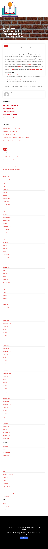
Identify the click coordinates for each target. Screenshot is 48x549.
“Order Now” (11, 69)
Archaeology (6, 446)
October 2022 (6, 223)
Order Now (30, 64)
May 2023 (5, 211)
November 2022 (6, 220)
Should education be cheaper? (10, 131)
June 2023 (5, 208)
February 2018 (6, 345)
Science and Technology (8, 493)
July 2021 (5, 245)
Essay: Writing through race (35, 69)
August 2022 (6, 229)
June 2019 (5, 295)
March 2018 (5, 342)
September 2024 (7, 180)
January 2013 (6, 392)
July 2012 (5, 410)
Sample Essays (17, 50)
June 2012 (5, 414)
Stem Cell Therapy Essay (9, 134)
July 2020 (5, 270)
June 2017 (5, 360)
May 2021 (5, 251)
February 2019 (6, 307)
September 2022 (7, 226)
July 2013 (5, 379)
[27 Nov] (24, 44)
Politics (4, 480)
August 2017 (5, 354)
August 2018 (5, 326)
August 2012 (5, 407)
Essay (6, 53)
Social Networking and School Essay (11, 128)
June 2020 (5, 273)
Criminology (6, 455)
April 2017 (5, 367)
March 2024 (6, 195)
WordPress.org (6, 510)
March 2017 (5, 370)
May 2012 (5, 417)
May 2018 (5, 336)
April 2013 (5, 389)
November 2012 (6, 398)
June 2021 (5, 248)
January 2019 (6, 311)
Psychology (5, 483)
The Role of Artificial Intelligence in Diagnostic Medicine (16, 137)
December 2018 (6, 314)
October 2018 (6, 320)
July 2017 (5, 357)
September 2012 (7, 404)
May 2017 (5, 364)
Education (5, 458)
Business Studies (6, 452)
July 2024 (5, 186)
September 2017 (7, 351)
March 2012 (5, 423)
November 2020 (6, 261)
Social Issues (6, 496)
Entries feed (6, 506)
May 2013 (5, 385)
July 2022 (5, 233)
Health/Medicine (9, 50)
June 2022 (5, 236)
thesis (19, 66)
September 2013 (7, 373)
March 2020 (5, 279)
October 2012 (6, 401)
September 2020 (7, 264)
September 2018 (7, 323)
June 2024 (5, 189)
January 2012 (6, 429)
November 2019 (6, 282)
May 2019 (5, 298)
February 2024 (6, 198)
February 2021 (6, 254)
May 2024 (5, 192)
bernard (14, 92)
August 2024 (6, 183)
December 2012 (6, 395)
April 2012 (5, 420)
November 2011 (6, 435)
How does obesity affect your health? (12, 141)
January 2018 (6, 348)
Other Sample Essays (8, 474)
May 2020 (5, 276)
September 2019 (7, 286)
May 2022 (5, 239)
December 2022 (7, 217)
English (4, 462)
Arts (4, 449)
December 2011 (6, 432)
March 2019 (5, 304)
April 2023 (5, 214)
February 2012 (6, 426)
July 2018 (5, 329)
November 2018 (6, 317)
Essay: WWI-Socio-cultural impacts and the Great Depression (24, 48)
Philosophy (5, 477)
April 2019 (5, 301)
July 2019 (5, 292)
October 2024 (6, 176)
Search (5, 149)
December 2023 (7, 204)
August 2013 (5, 376)
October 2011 (6, 438)
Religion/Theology (7, 486)
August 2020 (6, 267)
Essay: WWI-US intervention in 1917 (11, 74)
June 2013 (5, 382)
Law (4, 471)
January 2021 (6, 258)
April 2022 (5, 242)
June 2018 (5, 332)
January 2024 (6, 201)
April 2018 (5, 339)
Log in (4, 503)
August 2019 (5, 289)
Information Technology (8, 468)
